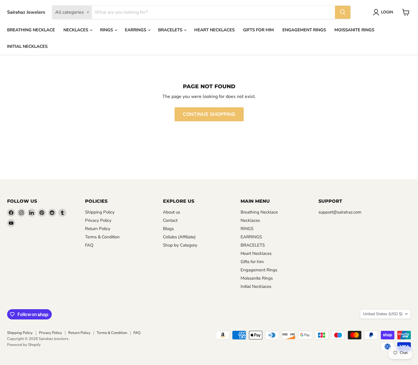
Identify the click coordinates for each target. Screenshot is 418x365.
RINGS (107, 30)
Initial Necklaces (27, 46)
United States (382, 314)
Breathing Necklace (31, 30)
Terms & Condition (102, 237)
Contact (170, 220)
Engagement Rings (304, 30)
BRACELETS (170, 30)
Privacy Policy (98, 220)
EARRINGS (136, 30)
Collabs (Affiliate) (179, 237)
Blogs (168, 228)
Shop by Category (180, 245)
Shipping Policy (100, 212)
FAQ (89, 245)
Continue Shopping (209, 114)
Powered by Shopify (24, 344)
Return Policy (97, 228)
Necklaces (76, 30)
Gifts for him (258, 30)
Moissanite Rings (354, 30)
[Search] (342, 12)
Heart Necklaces (214, 30)
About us (171, 212)
